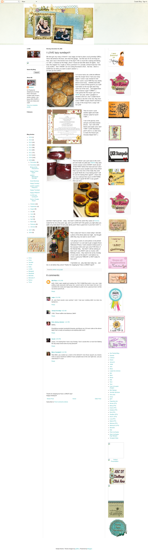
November (33, 165)
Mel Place (55, 280)
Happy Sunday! (34, 183)
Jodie (111, 364)
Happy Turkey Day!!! (34, 172)
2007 (30, 230)
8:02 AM (64, 310)
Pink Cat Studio (114, 432)
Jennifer (30, 262)
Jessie (30, 264)
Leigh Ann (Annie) (115, 371)
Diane (111, 360)
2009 (30, 157)
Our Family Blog (114, 353)
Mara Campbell (56, 352)
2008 (30, 160)
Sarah (53, 339)
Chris (30, 260)
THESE (92, 163)
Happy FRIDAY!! (35, 192)
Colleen (112, 357)
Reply (53, 291)
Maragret (31, 271)
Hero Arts (112, 394)
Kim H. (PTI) (113, 416)
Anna (30, 258)
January (32, 227)
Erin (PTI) (112, 412)
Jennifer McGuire (115, 392)
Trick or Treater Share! (34, 200)
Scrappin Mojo (114, 438)
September (33, 206)
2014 (30, 145)
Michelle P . (31, 278)
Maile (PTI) (113, 421)
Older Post (98, 399)
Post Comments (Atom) (61, 402)
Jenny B (112, 362)
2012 (30, 150)
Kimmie (96, 221)
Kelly (29, 267)
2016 (30, 140)
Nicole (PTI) (113, 403)
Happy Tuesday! (35, 190)
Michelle (30, 275)
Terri (111, 382)
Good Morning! (34, 181)
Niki (111, 380)
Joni (111, 366)
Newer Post (50, 399)
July (31, 211)
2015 (30, 142)
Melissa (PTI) (113, 423)
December (33, 162)
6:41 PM (64, 352)
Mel (111, 373)
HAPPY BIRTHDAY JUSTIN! (34, 177)
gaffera (77, 549)
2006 (30, 232)
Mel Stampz (113, 390)
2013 (30, 147)
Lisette (30, 269)
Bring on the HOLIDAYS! (34, 167)
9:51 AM (60, 280)
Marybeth (31, 273)
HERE (77, 95)
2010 (30, 155)
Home (74, 399)
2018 (30, 137)
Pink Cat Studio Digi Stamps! (114, 435)
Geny (111, 397)
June (32, 214)
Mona (111, 377)
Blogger (89, 549)
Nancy (30, 280)
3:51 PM (57, 297)
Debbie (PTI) (113, 410)
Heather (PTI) (114, 414)
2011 (30, 152)
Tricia (30, 282)
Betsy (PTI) (113, 405)
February (33, 224)
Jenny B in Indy (56, 310)
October (32, 204)
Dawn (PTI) (113, 408)
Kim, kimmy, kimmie (58, 322)
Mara (111, 369)
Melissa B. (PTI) (114, 425)
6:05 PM (58, 339)
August (32, 209)
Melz (111, 375)
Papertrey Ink (114, 401)
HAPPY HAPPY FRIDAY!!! (34, 186)
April (31, 219)
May (31, 216)
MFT (111, 399)
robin (53, 297)
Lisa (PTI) (112, 419)
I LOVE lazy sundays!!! (34, 195)
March (32, 221)
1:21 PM (67, 322)
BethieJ (31, 87)
